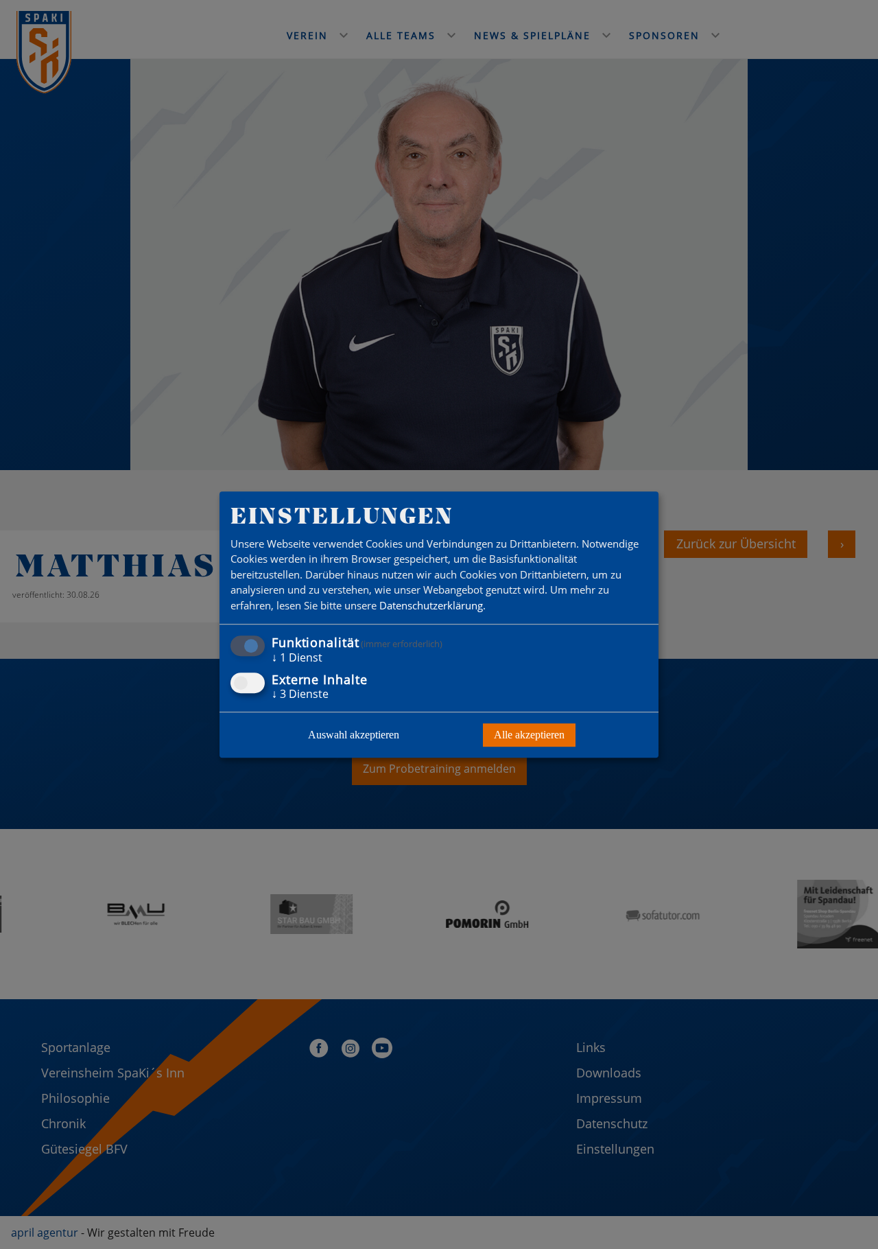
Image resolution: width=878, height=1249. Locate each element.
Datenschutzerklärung (431, 605)
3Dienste (300, 693)
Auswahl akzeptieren (353, 734)
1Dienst (297, 658)
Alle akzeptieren (529, 734)
